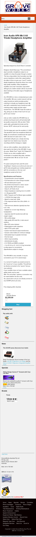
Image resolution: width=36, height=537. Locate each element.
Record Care (23, 517)
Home (5, 25)
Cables (17, 511)
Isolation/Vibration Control (10, 517)
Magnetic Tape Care (9, 521)
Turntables (30, 502)
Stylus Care (6, 519)
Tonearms (18, 504)
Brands (23, 502)
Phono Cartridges (8, 504)
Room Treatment (8, 511)
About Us (19, 523)
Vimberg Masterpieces (22, 509)
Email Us (26, 523)
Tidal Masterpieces (8, 509)
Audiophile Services (8, 523)
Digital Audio (19, 507)
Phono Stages (27, 504)
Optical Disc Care (17, 519)
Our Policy (6, 525)
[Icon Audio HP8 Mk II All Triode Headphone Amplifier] (18, 64)
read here (4, 454)
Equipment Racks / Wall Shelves (12, 515)
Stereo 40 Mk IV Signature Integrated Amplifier (16, 363)
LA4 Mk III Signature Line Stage (16, 361)
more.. (5, 365)
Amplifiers (6, 507)
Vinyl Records (21, 521)
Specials (16, 502)
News (10, 502)
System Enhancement (9, 513)
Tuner (12, 507)
